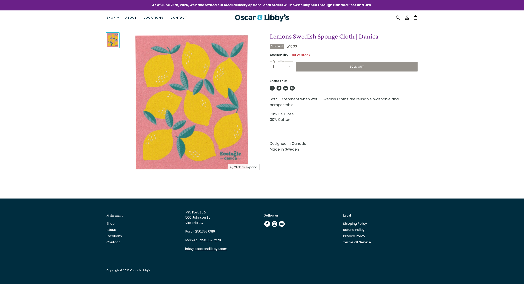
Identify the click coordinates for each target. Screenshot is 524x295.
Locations (153, 18)
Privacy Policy (354, 236)
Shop (111, 18)
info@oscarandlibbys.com (206, 248)
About (131, 18)
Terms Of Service (357, 242)
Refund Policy (354, 229)
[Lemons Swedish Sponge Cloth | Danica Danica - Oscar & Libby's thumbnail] (112, 40)
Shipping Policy (355, 223)
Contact (179, 18)
